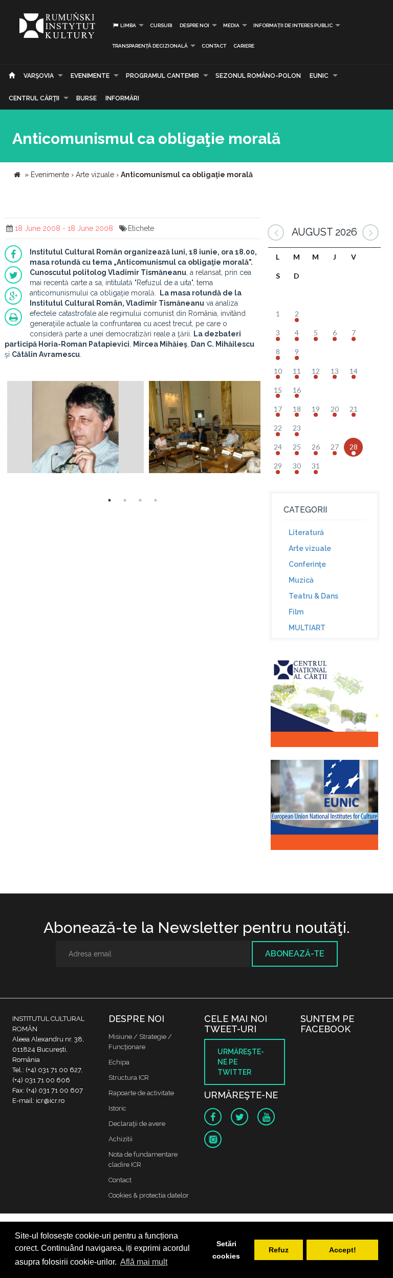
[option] (75, 428)
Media (231, 25)
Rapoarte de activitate (141, 1093)
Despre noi (194, 25)
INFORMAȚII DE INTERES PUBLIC (293, 25)
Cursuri (161, 25)
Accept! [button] (342, 1250)
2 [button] (125, 500)
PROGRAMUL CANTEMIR (162, 75)
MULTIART (307, 628)
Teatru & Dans (313, 596)
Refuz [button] (279, 1250)
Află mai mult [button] (143, 1262)
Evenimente (90, 75)
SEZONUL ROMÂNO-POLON (258, 75)
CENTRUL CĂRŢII (34, 98)
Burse (86, 98)
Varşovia (39, 75)
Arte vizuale (310, 548)
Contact (214, 46)
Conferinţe (307, 564)
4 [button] (155, 500)
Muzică (301, 580)
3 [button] (140, 500)
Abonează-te (294, 953)
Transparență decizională (150, 46)
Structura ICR (128, 1077)
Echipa (118, 1062)
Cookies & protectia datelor (148, 1195)
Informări (122, 98)
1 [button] (109, 500)
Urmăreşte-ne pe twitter (240, 1062)
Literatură (306, 532)
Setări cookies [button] (226, 1250)
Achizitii (120, 1139)
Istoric (117, 1108)
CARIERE (243, 46)
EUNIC (319, 75)
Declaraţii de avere (136, 1123)
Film (296, 612)
